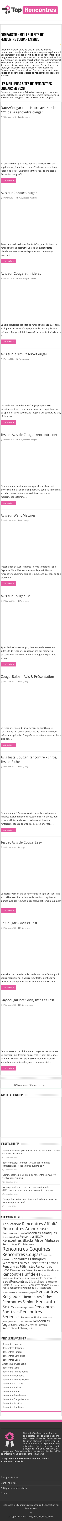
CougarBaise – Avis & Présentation (27, 677)
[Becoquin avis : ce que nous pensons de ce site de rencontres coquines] (11, 1129)
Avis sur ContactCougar (19, 193)
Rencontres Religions (13, 1348)
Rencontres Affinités (40, 1223)
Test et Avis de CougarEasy (21, 842)
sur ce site (38, 57)
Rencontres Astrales (10, 1237)
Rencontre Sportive (12, 1403)
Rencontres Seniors (18, 1302)
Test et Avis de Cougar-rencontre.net (29, 435)
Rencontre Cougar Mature (15, 1399)
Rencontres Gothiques (13, 1356)
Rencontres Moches (38, 1285)
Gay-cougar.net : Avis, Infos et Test (27, 1000)
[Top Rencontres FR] (31, 9)
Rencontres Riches (38, 1297)
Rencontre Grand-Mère (14, 1395)
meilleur (33, 198)
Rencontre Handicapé (13, 1407)
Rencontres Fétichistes (18, 1266)
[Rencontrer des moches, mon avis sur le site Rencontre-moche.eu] (28, 1105)
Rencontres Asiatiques (40, 1233)
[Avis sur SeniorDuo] (28, 1117)
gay (32, 1005)
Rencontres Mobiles (19, 1285)
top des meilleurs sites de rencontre (23, 1505)
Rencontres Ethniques (28, 1259)
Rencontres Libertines (27, 1281)
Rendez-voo (31, 1508)
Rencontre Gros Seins (13, 1375)
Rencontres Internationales (28, 1278)
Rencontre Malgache (12, 1383)
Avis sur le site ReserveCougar (24, 354)
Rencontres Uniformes (23, 1321)
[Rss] (31, 1513)
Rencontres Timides (32, 1317)
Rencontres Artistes (13, 1233)
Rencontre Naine (10, 1367)
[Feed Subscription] (60, 44)
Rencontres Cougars (22, 1254)
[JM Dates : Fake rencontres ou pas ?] (11, 1117)
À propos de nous (10, 1477)
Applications (12, 1224)
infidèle (33, 278)
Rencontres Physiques (27, 1292)
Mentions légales (9, 1483)
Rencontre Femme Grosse (15, 1379)
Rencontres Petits (9, 1292)
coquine (26, 440)
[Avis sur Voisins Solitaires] (11, 1105)
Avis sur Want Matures (18, 515)
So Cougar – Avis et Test (19, 923)
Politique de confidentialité (14, 1488)
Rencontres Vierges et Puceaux (30, 1325)
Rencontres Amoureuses (25, 1228)
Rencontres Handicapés (46, 1270)
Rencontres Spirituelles (24, 1308)
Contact (4, 1493)
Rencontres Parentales (21, 1287)
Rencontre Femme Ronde (15, 1371)
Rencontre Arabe (10, 1391)
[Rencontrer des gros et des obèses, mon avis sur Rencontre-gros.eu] (28, 1129)
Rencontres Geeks (22, 1270)
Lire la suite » (8, 180)
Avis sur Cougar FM (15, 596)
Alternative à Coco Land (14, 1363)
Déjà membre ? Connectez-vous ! (31, 1085)
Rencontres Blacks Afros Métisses (30, 1240)
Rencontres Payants (42, 1288)
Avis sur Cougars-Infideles (21, 273)
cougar (27, 117)
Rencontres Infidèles (21, 1274)
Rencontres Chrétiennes (18, 1244)
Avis (22, 117)
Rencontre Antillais (11, 1387)
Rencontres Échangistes (18, 1328)
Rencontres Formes (44, 1263)
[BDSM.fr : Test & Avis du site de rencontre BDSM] (45, 1117)
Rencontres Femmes (15, 1263)
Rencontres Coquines (26, 1249)
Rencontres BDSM (31, 1236)
